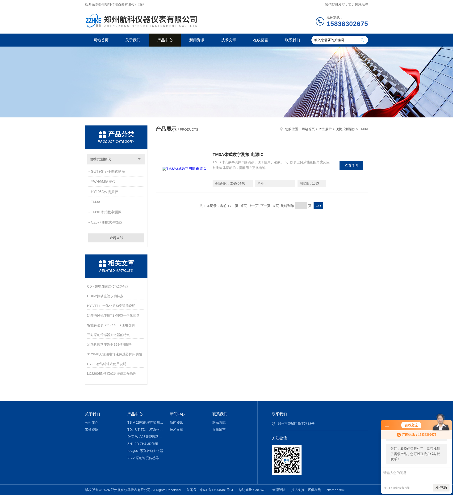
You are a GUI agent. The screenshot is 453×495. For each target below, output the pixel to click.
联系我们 (292, 40)
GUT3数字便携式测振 (108, 171)
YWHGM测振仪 (103, 182)
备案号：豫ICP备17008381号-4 (209, 490)
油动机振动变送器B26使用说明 (110, 344)
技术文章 (228, 40)
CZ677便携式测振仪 (106, 222)
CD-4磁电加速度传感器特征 (107, 286)
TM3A (95, 202)
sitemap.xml (335, 490)
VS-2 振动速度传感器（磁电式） (145, 458)
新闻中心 (177, 414)
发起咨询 (441, 487)
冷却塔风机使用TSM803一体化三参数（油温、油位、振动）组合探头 (116, 315)
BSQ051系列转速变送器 (145, 451)
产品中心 (164, 40)
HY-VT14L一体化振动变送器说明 (111, 306)
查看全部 (116, 238)
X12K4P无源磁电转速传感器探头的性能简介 (116, 354)
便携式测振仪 (100, 159)
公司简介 (91, 422)
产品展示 (325, 129)
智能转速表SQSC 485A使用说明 (111, 325)
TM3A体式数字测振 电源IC (238, 154)
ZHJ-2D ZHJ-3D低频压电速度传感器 (145, 444)
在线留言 (260, 40)
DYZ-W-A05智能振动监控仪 (145, 437)
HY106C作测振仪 (104, 192)
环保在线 (314, 490)
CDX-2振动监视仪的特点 (105, 296)
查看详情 (351, 165)
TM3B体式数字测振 (106, 212)
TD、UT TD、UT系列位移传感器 (145, 429)
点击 (139, 159)
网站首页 (101, 40)
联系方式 (219, 422)
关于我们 (132, 40)
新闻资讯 (196, 40)
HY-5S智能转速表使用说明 (106, 364)
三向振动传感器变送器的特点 (108, 335)
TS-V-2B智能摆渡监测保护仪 (145, 422)
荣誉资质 (91, 429)
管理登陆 (278, 490)
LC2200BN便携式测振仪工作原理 (111, 373)
